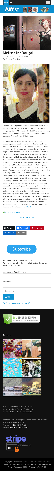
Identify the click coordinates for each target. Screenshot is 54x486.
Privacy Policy (35, 467)
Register (6, 303)
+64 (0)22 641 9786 (17, 425)
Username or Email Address (14, 272)
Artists (9, 59)
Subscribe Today (27, 217)
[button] (9, 228)
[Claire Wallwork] (31, 348)
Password (7, 281)
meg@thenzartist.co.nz (18, 427)
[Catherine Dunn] (31, 367)
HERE (28, 207)
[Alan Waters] (12, 367)
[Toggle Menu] (48, 2)
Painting (16, 59)
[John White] (12, 387)
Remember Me (11, 291)
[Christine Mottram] (31, 387)
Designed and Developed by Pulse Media (29, 464)
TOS (44, 467)
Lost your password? (21, 303)
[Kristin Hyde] (12, 348)
